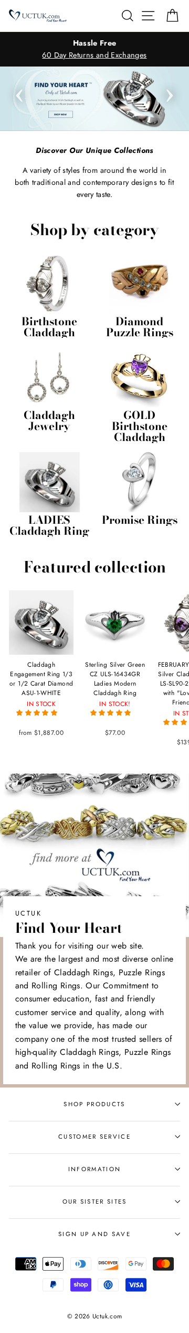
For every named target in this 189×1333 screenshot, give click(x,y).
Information (94, 1169)
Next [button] (169, 92)
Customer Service (94, 1136)
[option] (94, 49)
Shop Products (94, 1104)
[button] (37, 713)
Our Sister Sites (94, 1201)
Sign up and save (94, 1234)
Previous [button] (19, 92)
